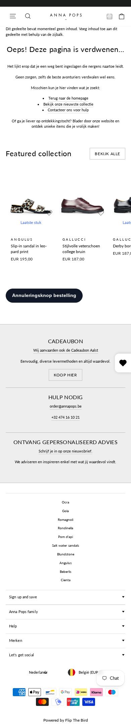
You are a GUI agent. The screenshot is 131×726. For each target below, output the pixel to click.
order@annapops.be (66, 406)
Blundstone (65, 554)
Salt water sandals (65, 545)
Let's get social (21, 655)
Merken (15, 640)
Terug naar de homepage (68, 98)
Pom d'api (65, 537)
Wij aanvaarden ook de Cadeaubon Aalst (65, 350)
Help (13, 626)
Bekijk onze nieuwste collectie (68, 104)
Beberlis (65, 571)
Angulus (65, 563)
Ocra (65, 502)
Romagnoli (65, 520)
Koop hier (65, 374)
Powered (51, 720)
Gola (65, 511)
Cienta (66, 580)
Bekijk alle (107, 153)
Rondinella (65, 528)
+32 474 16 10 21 (65, 417)
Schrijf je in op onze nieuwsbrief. (65, 451)
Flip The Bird (76, 720)
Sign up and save (23, 597)
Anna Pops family (23, 611)
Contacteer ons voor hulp (68, 110)
